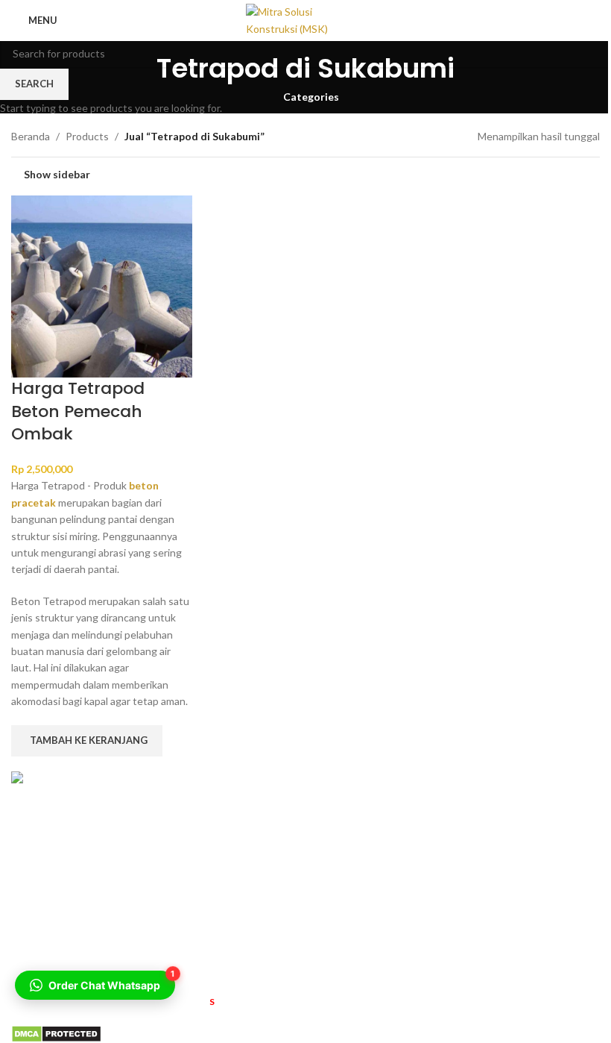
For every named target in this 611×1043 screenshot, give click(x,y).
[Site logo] (305, 19)
